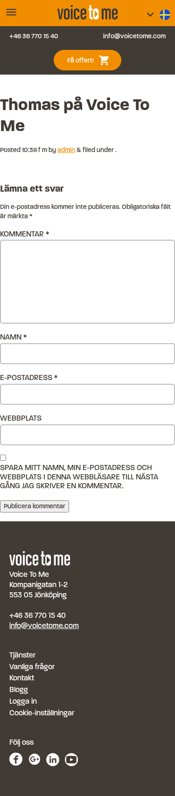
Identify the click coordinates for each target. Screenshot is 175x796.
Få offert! (92, 59)
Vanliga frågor (32, 666)
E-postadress (29, 377)
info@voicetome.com (134, 36)
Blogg (18, 689)
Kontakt (21, 677)
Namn (13, 336)
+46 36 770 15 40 (33, 36)
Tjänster (22, 655)
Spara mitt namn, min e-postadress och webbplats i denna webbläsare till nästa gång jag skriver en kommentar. (79, 476)
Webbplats (21, 418)
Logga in (23, 701)
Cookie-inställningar (41, 712)
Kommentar (24, 233)
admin (66, 150)
